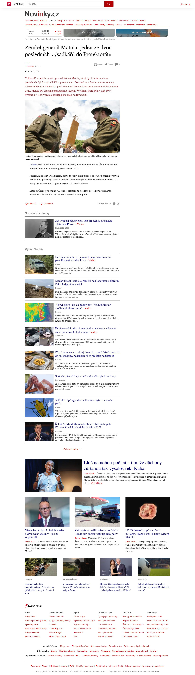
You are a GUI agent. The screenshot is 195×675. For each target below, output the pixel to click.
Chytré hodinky (144, 655)
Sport (96, 25)
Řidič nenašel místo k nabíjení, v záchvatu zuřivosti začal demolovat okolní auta (85, 330)
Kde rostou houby (99, 646)
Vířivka (153, 651)
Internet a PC (31, 25)
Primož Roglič (55, 632)
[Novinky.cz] (42, 15)
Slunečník (94, 651)
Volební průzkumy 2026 (35, 620)
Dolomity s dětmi (130, 636)
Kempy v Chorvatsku (132, 616)
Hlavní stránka (31, 20)
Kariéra (64, 666)
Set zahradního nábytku (123, 651)
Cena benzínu (115, 646)
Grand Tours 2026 (57, 636)
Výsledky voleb (31, 624)
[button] (72, 126)
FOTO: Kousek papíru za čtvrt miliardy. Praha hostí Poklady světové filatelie (147, 533)
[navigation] (3, 4)
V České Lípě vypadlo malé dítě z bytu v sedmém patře (84, 401)
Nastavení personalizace (153, 666)
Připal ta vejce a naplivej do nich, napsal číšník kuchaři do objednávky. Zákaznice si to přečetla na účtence (87, 354)
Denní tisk (140, 25)
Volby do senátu (32, 632)
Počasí (119, 25)
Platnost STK (153, 636)
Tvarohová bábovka (107, 628)
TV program (129, 25)
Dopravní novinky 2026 (157, 624)
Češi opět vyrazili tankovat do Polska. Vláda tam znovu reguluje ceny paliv (97, 532)
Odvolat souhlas (132, 666)
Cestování (60, 25)
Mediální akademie (85, 666)
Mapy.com (65, 646)
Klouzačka (105, 651)
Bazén (54, 651)
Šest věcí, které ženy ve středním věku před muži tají (85, 376)
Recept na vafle (105, 632)
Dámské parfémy (90, 655)
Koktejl (143, 20)
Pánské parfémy (160, 655)
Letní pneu (105, 655)
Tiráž (72, 666)
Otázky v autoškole (155, 632)
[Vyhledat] (108, 4)
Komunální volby (32, 636)
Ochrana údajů (116, 666)
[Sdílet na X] (118, 203)
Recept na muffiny (106, 620)
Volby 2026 (30, 616)
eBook (100, 64)
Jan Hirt (52, 624)
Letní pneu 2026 (154, 616)
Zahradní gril (142, 651)
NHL (76, 636)
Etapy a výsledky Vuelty (60, 620)
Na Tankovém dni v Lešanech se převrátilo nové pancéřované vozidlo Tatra (83, 258)
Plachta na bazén (67, 651)
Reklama (55, 666)
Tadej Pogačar (55, 628)
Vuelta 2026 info (56, 616)
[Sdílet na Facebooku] (114, 203)
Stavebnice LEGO (72, 655)
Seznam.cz (186, 4)
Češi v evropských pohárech (136, 646)
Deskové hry (118, 655)
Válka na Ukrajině (83, 20)
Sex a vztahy (60, 380)
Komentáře (98, 20)
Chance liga (79, 616)
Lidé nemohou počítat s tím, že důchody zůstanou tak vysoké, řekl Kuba (123, 465)
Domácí (52, 20)
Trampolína (82, 651)
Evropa (58, 288)
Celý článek (96, 482)
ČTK (27, 62)
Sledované (152, 25)
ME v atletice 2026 (82, 628)
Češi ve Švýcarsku (131, 628)
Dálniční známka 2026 (157, 620)
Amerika (58, 431)
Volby (59, 20)
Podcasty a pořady (83, 25)
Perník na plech (105, 636)
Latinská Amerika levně (133, 632)
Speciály (110, 25)
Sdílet (110, 64)
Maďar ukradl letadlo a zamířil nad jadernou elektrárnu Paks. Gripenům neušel (87, 282)
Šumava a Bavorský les (133, 624)
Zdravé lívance (105, 624)
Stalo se (43, 20)
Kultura (114, 20)
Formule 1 (78, 632)
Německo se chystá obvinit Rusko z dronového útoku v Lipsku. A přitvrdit (44, 533)
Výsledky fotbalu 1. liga (84, 620)
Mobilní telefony (55, 655)
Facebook (35, 666)
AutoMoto (43, 25)
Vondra (33, 164)
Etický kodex (101, 666)
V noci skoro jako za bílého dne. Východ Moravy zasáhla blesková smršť (83, 306)
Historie (69, 25)
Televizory (130, 655)
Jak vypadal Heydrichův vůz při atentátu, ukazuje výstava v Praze (83, 222)
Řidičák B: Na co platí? (157, 628)
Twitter (45, 666)
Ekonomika (124, 20)
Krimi (107, 20)
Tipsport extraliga (82, 624)
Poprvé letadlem (130, 620)
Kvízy (102, 25)
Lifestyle (134, 20)
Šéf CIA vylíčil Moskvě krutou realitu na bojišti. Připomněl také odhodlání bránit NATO (83, 425)
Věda (51, 25)
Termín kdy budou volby (36, 628)
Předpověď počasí (80, 646)
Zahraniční (69, 20)
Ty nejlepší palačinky (107, 616)
